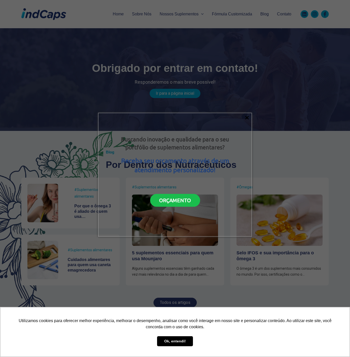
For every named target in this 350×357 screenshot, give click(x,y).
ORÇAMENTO (175, 200)
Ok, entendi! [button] (175, 341)
